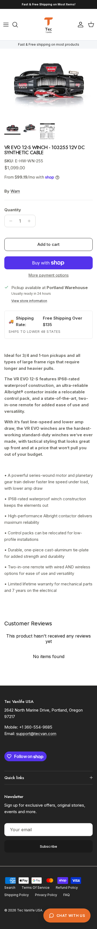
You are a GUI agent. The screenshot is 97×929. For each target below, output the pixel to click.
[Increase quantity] (30, 221)
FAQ (66, 895)
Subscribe (48, 846)
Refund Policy (67, 888)
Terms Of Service (36, 888)
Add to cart (48, 244)
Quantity (12, 209)
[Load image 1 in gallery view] (48, 84)
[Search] (18, 25)
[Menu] (6, 25)
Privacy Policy (46, 895)
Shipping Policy (16, 895)
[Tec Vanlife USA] (48, 25)
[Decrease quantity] (9, 221)
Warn (15, 191)
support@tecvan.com (36, 733)
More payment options (49, 275)
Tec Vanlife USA (29, 910)
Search (9, 888)
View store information (29, 301)
